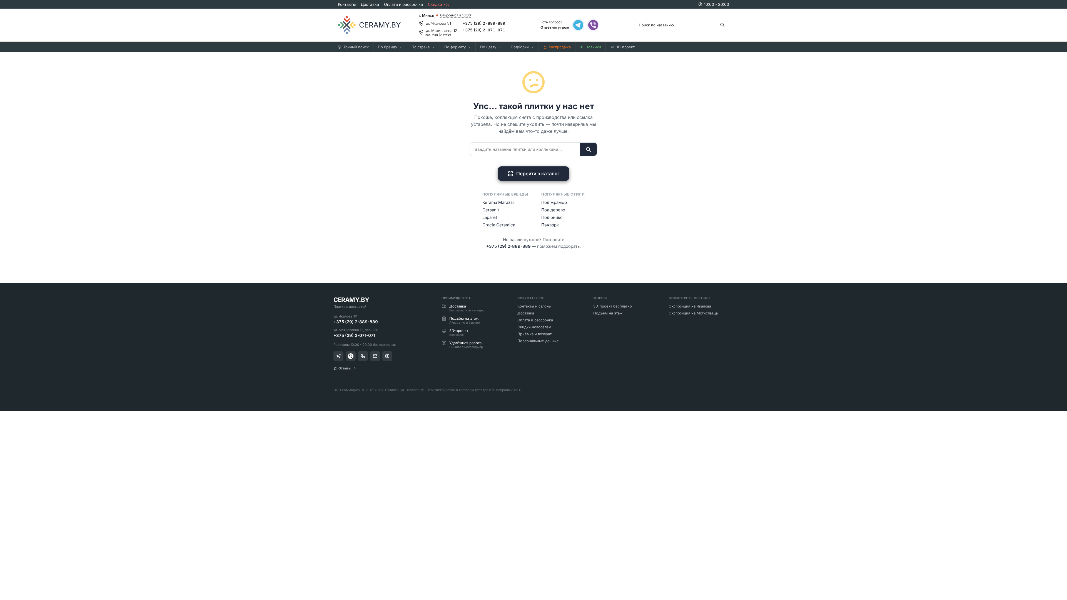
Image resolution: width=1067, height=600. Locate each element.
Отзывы (344, 368)
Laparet (489, 217)
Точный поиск (356, 47)
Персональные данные (538, 341)
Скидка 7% (438, 4)
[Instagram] (387, 356)
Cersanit (490, 209)
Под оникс (552, 217)
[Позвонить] (363, 356)
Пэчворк (550, 225)
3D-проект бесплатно (612, 306)
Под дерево (553, 209)
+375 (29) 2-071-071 (484, 30)
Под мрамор (554, 202)
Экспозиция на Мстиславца (693, 313)
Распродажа (560, 47)
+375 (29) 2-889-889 (484, 23)
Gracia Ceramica (498, 225)
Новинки (593, 47)
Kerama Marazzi (498, 202)
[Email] (375, 356)
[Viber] (593, 25)
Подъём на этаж (608, 313)
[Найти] (588, 149)
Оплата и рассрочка (403, 4)
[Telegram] (578, 25)
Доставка (370, 4)
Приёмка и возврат (534, 334)
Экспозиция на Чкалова (690, 306)
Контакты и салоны (534, 306)
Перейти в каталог (538, 173)
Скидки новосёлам (534, 327)
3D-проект (625, 47)
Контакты (347, 4)
